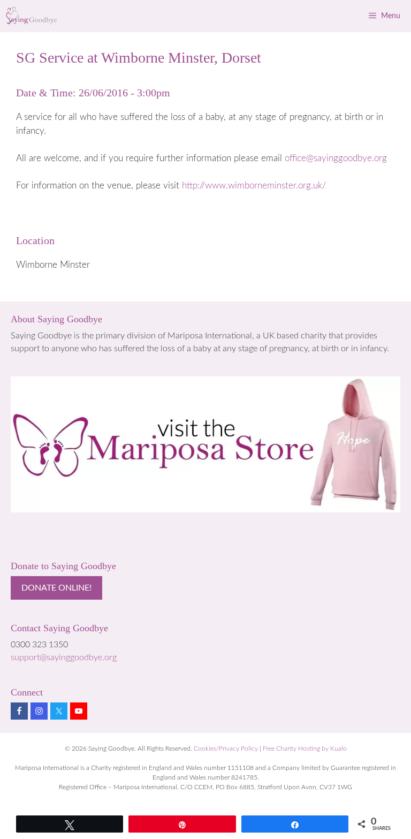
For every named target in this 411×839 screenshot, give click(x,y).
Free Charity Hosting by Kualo (305, 748)
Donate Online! (56, 588)
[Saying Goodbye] (31, 16)
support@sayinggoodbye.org (64, 657)
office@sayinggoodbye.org (336, 158)
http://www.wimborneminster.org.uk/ (254, 185)
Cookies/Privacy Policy (226, 748)
